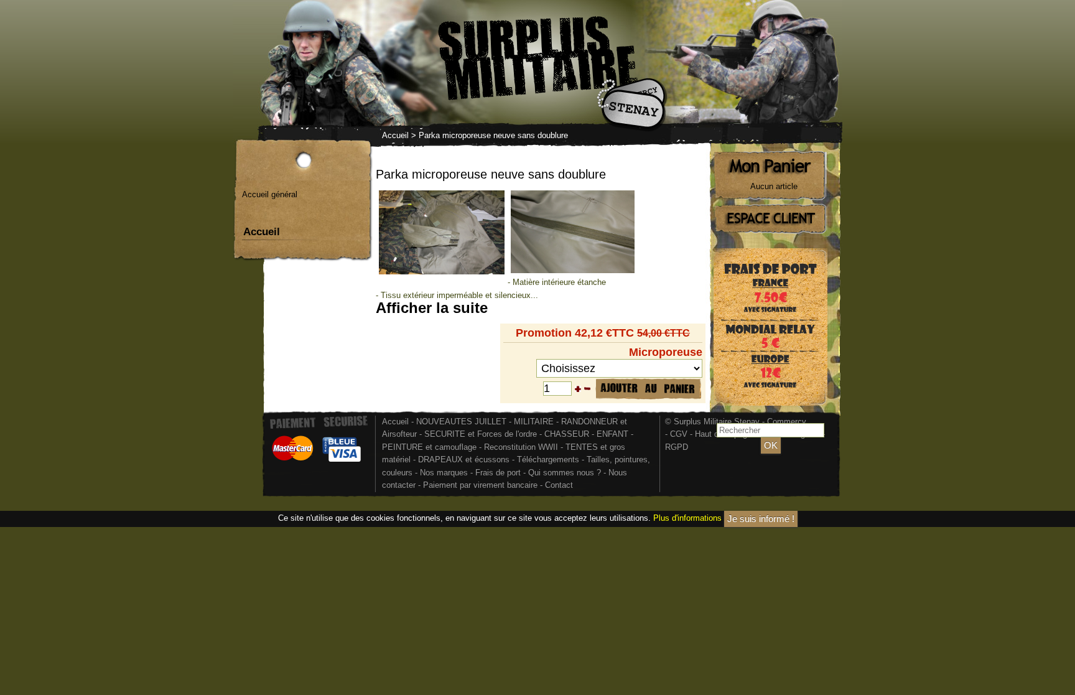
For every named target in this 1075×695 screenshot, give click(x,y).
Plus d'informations (687, 518)
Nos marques (444, 472)
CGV (678, 434)
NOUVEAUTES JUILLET (461, 421)
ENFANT (612, 434)
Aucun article (774, 186)
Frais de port (499, 472)
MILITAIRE (534, 421)
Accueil (395, 135)
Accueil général (269, 194)
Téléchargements (548, 459)
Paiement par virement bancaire (480, 485)
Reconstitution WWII (521, 447)
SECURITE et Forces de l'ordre (480, 434)
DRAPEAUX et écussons (464, 459)
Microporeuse (665, 352)
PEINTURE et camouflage (429, 447)
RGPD (676, 447)
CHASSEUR (566, 434)
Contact (559, 485)
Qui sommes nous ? (565, 472)
